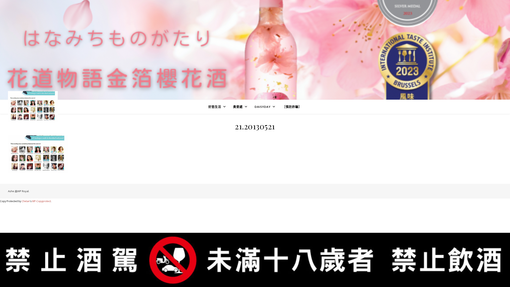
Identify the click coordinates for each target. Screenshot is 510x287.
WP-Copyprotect (41, 201)
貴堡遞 (238, 107)
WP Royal (23, 191)
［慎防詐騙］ (292, 107)
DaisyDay (263, 107)
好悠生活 (214, 107)
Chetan (26, 201)
